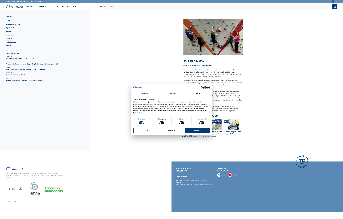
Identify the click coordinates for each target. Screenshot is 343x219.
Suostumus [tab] (144, 93)
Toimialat (15, 2)
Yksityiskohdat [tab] (171, 93)
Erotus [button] (29, 7)
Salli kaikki (197, 130)
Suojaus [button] (41, 7)
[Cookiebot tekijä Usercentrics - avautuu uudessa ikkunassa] (202, 87)
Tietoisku (9, 39)
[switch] (161, 122)
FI (332, 2)
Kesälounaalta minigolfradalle (16, 75)
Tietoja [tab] (198, 93)
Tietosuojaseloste (181, 176)
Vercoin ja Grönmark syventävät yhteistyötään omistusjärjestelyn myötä (32, 64)
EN (336, 2)
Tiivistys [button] (53, 7)
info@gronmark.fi (222, 170)
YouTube (235, 175)
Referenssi (9, 35)
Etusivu (8, 2)
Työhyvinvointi (11, 42)
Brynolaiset (10, 28)
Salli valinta (171, 130)
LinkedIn (224, 175)
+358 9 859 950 (221, 168)
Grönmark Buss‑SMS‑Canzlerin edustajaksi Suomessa (24, 80)
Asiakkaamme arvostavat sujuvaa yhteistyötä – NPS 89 (25, 69)
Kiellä (146, 130)
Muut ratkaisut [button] (68, 7)
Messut (8, 31)
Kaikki (8, 21)
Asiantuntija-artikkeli (13, 24)
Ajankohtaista (24, 2)
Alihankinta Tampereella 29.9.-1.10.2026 (20, 59)
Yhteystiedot (38, 2)
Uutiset (8, 46)
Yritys (31, 2)
